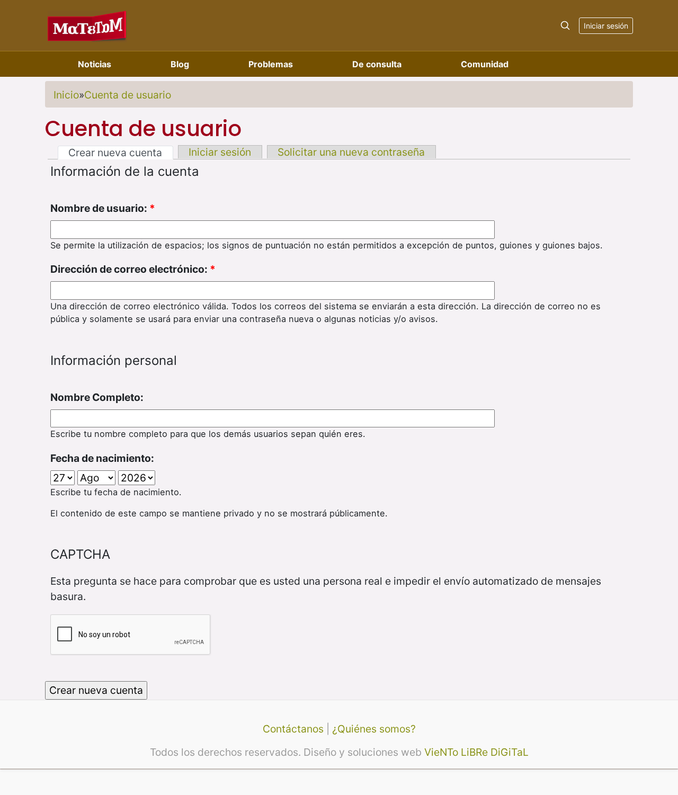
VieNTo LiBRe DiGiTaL (476, 752)
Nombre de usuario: (102, 208)
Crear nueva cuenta (115, 152)
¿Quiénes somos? (374, 728)
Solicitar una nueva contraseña (351, 152)
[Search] (565, 25)
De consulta (377, 64)
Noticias (94, 64)
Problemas (270, 64)
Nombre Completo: (97, 397)
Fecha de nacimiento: (102, 458)
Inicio (66, 94)
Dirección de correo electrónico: (133, 269)
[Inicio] (87, 25)
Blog (180, 64)
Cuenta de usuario (127, 94)
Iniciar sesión (606, 25)
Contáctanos (293, 728)
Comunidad (484, 64)
